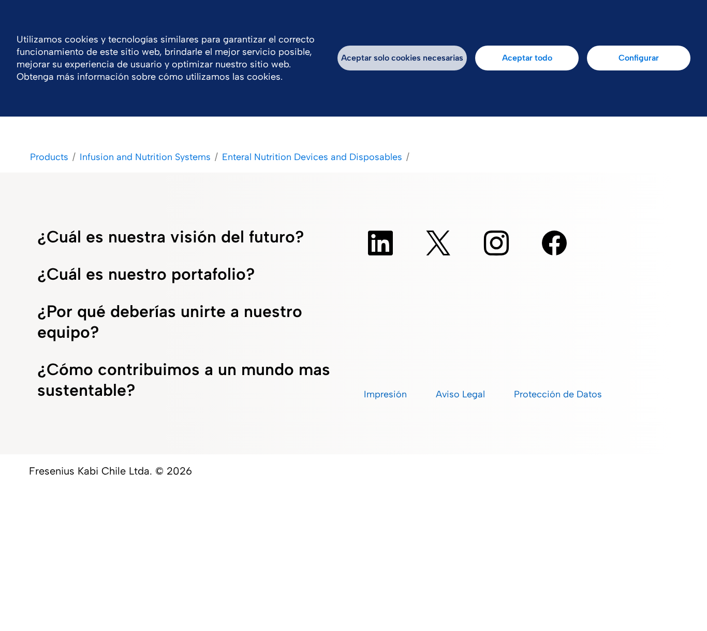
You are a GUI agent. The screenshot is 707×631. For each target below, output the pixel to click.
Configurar (638, 58)
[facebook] (554, 243)
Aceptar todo (527, 58)
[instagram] (496, 243)
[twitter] (438, 243)
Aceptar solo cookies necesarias (402, 58)
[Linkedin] (380, 243)
